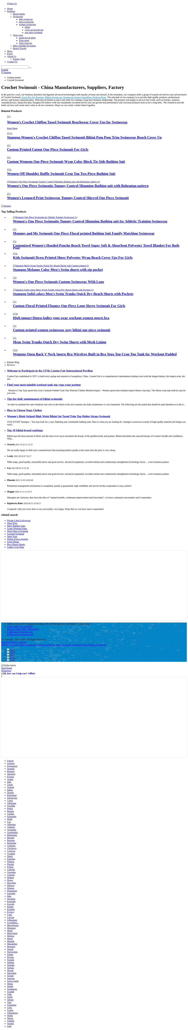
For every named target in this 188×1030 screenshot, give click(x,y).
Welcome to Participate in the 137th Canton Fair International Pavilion (50, 370)
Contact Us (12, 61)
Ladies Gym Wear (15, 547)
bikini (27, 27)
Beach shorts (19, 14)
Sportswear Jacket (71, 97)
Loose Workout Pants (17, 528)
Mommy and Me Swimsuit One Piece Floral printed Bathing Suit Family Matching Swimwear (84, 233)
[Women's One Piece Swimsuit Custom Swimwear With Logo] (14, 278)
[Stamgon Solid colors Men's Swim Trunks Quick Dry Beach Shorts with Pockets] (53, 290)
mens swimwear (26, 22)
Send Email (6, 668)
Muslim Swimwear (97, 644)
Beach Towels (19, 48)
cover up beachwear (34, 30)
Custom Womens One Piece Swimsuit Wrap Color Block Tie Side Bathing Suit (66, 161)
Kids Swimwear (79, 644)
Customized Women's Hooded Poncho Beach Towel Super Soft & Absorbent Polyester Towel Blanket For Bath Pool (96, 246)
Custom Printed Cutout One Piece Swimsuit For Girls (47, 149)
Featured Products (9, 642)
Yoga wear (18, 35)
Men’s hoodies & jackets (24, 46)
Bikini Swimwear (28, 644)
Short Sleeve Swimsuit (17, 531)
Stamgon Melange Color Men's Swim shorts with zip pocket (58, 270)
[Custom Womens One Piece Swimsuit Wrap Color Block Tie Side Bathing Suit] (9, 157)
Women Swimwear (10, 644)
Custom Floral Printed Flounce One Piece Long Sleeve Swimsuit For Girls (69, 306)
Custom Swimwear (46, 644)
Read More (12, 128)
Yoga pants (24, 40)
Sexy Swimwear (63, 644)
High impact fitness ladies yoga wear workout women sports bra (61, 318)
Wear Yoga (12, 523)
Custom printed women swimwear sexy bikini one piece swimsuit (61, 330)
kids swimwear (26, 19)
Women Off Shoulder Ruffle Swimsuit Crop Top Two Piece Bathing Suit (61, 174)
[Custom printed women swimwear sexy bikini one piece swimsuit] (14, 326)
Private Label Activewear (19, 520)
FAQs (10, 54)
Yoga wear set (25, 43)
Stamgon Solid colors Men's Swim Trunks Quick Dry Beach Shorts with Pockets (73, 294)
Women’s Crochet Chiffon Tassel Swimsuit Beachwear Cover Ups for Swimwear (67, 122)
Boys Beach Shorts (16, 544)
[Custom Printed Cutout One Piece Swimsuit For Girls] (9, 145)
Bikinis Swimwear (53, 97)
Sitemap (23, 642)
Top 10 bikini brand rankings (25, 430)
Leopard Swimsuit (15, 534)
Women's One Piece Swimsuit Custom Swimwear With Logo (58, 282)
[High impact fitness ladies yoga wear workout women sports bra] (15, 314)
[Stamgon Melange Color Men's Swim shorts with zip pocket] (51, 265)
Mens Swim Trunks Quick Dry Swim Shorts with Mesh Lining (59, 342)
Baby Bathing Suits (16, 526)
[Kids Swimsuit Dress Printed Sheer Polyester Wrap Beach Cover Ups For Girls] (15, 253)
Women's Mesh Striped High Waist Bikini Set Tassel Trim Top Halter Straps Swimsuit (58, 416)
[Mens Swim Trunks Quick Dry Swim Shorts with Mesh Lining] (14, 338)
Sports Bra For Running (32, 97)
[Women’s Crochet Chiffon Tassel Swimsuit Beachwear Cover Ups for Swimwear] (9, 116)
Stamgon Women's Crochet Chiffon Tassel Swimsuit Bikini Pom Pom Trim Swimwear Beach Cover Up (84, 137)
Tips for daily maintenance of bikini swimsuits (34, 398)
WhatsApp (6, 670)
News (9, 51)
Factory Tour (19, 59)
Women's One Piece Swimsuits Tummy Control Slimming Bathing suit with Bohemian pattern (77, 186)
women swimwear (27, 24)
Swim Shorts (13, 542)
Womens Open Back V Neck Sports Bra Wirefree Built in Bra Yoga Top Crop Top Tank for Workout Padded (95, 354)
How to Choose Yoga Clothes (24, 410)
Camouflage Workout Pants (93, 97)
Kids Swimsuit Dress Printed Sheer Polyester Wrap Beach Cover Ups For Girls (72, 257)
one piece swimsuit (33, 32)
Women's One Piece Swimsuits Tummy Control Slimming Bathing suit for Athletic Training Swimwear (90, 221)
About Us (11, 56)
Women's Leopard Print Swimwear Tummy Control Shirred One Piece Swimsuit (68, 198)
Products (11, 11)
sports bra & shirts (27, 38)
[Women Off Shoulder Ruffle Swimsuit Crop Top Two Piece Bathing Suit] (9, 169)
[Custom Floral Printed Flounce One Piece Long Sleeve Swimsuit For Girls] (14, 302)
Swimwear (18, 16)
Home (10, 8)
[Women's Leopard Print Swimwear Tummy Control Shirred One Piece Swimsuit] (9, 194)
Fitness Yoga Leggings (17, 539)
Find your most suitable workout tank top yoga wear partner (44, 384)
